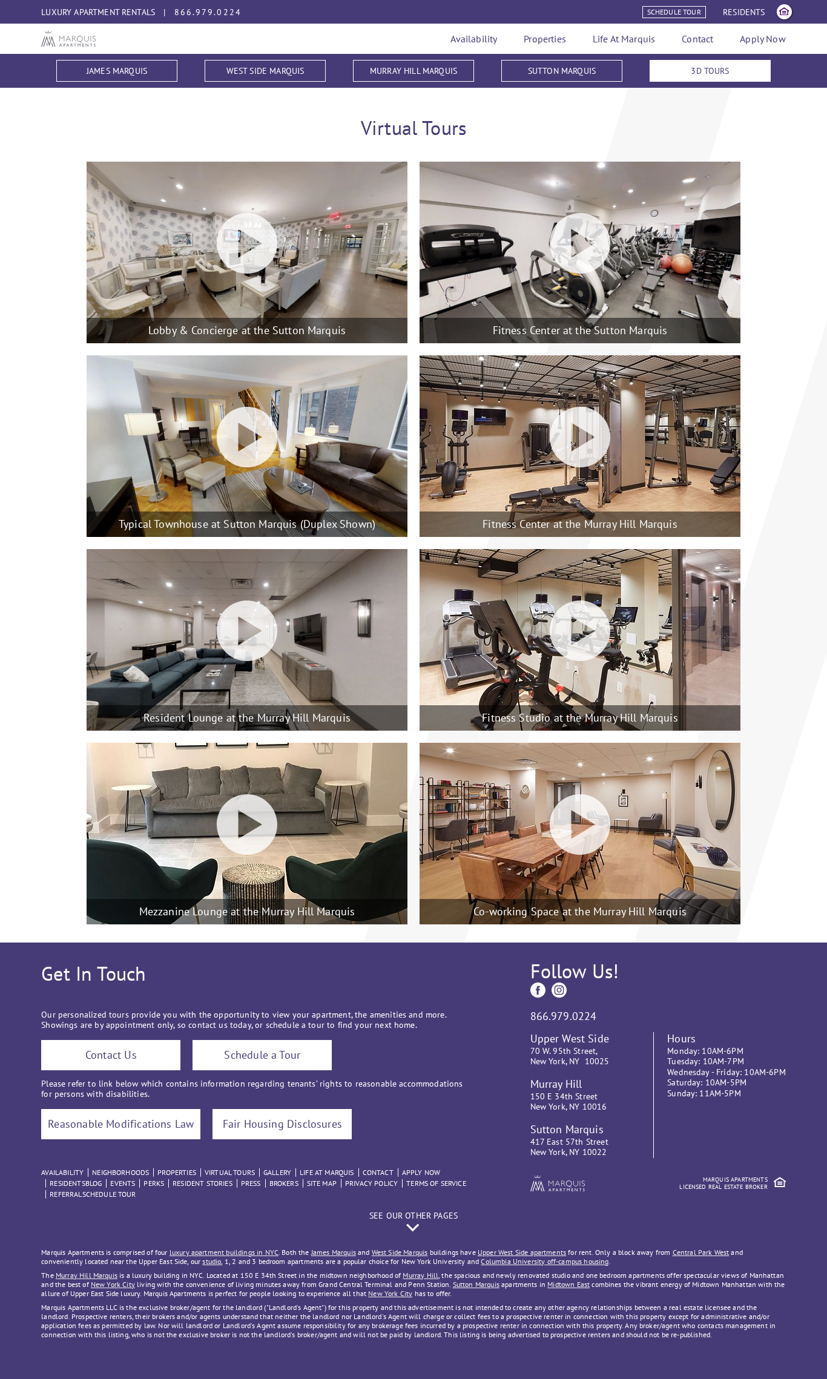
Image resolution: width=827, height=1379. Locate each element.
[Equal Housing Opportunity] (784, 11)
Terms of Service (436, 1183)
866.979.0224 (208, 12)
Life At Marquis (624, 39)
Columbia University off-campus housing (544, 1261)
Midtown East (568, 1284)
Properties (545, 39)
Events (122, 1183)
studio (211, 1261)
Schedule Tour (674, 11)
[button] (413, 1222)
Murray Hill (420, 1275)
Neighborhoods (120, 1172)
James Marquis (117, 70)
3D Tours (710, 70)
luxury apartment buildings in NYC (224, 1252)
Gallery (277, 1172)
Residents (744, 12)
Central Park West (701, 1252)
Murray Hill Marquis (413, 70)
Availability (473, 39)
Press (251, 1183)
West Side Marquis (265, 70)
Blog (93, 1183)
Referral (66, 1194)
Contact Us (111, 1055)
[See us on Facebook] (537, 990)
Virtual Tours (230, 1172)
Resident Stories (202, 1183)
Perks (153, 1183)
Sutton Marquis (562, 70)
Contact (697, 39)
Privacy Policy (371, 1183)
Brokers (283, 1183)
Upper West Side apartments (522, 1252)
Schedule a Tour (262, 1055)
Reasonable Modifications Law (121, 1124)
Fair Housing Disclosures (282, 1124)
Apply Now (762, 39)
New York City (113, 1284)
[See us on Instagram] (559, 990)
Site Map (322, 1183)
